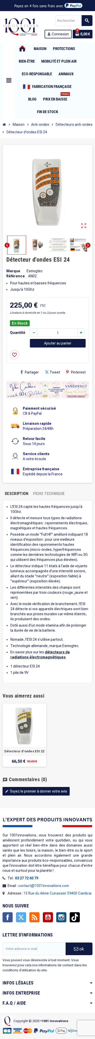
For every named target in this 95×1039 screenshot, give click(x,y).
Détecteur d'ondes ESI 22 (24, 751)
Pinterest (78, 372)
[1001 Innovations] (21, 26)
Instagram (61, 917)
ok (81, 948)
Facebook (8, 917)
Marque (13, 271)
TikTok (75, 917)
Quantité (17, 333)
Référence (15, 276)
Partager (32, 372)
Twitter (21, 917)
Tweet (55, 372)
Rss (34, 917)
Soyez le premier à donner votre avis (36, 791)
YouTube (48, 917)
